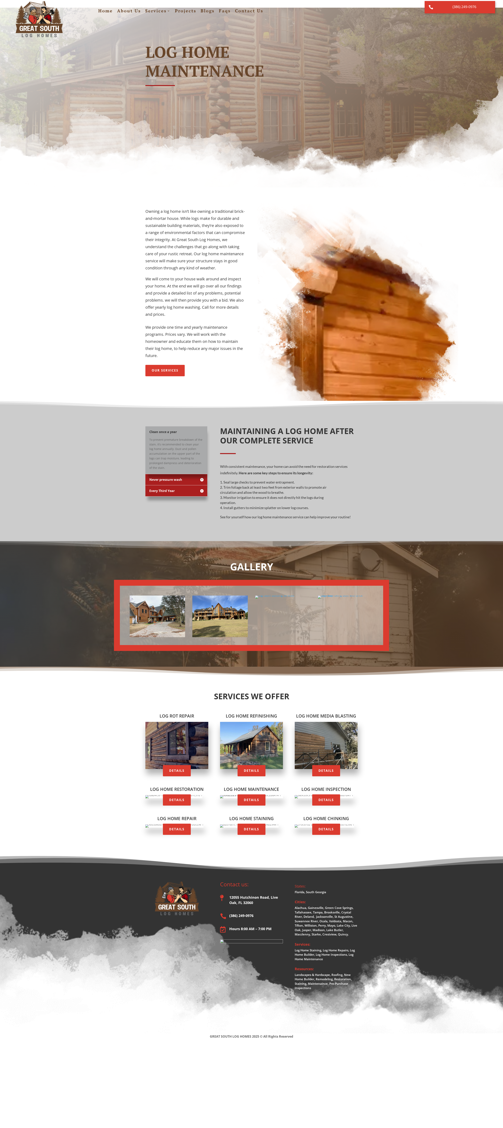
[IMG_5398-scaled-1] (274, 595)
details (176, 770)
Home (105, 11)
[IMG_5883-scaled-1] (220, 636)
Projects (185, 11)
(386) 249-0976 (464, 6)
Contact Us (249, 11)
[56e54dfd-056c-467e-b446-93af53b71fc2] (157, 636)
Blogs (208, 11)
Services (156, 11)
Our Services (165, 370)
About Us (129, 11)
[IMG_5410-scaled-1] (345, 595)
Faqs (225, 11)
